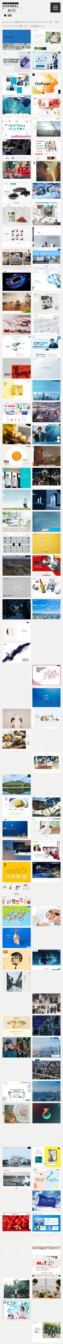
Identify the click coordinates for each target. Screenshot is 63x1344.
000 (10, 15)
